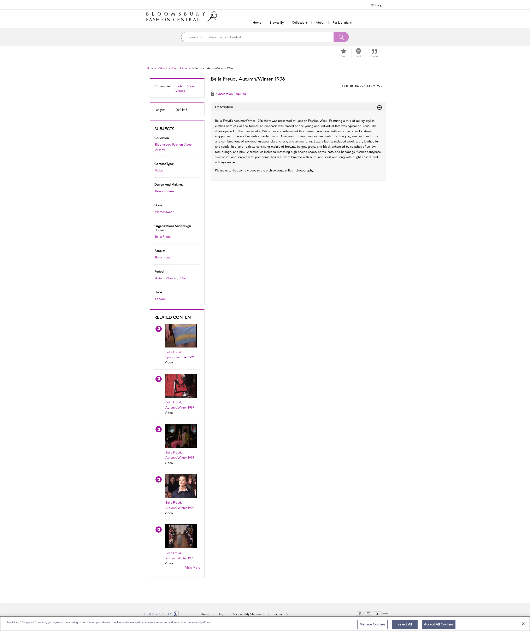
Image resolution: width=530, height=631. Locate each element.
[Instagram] (368, 613)
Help (221, 614)
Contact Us (280, 614)
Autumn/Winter (165, 278)
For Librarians (342, 22)
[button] (358, 53)
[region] (265, 623)
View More (192, 567)
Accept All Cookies (438, 624)
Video (161, 68)
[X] (377, 613)
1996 (182, 278)
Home (257, 22)
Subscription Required (230, 94)
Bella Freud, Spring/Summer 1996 (179, 354)
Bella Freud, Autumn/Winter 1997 (179, 405)
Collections (299, 22)
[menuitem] (177, 90)
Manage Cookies (372, 624)
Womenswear (164, 212)
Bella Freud (163, 237)
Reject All (405, 624)
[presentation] (181, 335)
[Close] (523, 623)
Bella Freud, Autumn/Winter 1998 (179, 455)
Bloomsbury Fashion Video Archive (173, 147)
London (160, 299)
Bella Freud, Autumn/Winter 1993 (179, 555)
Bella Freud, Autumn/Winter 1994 (179, 505)
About (320, 22)
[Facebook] (359, 613)
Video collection (178, 68)
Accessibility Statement (248, 614)
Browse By (277, 22)
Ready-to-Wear (165, 191)
